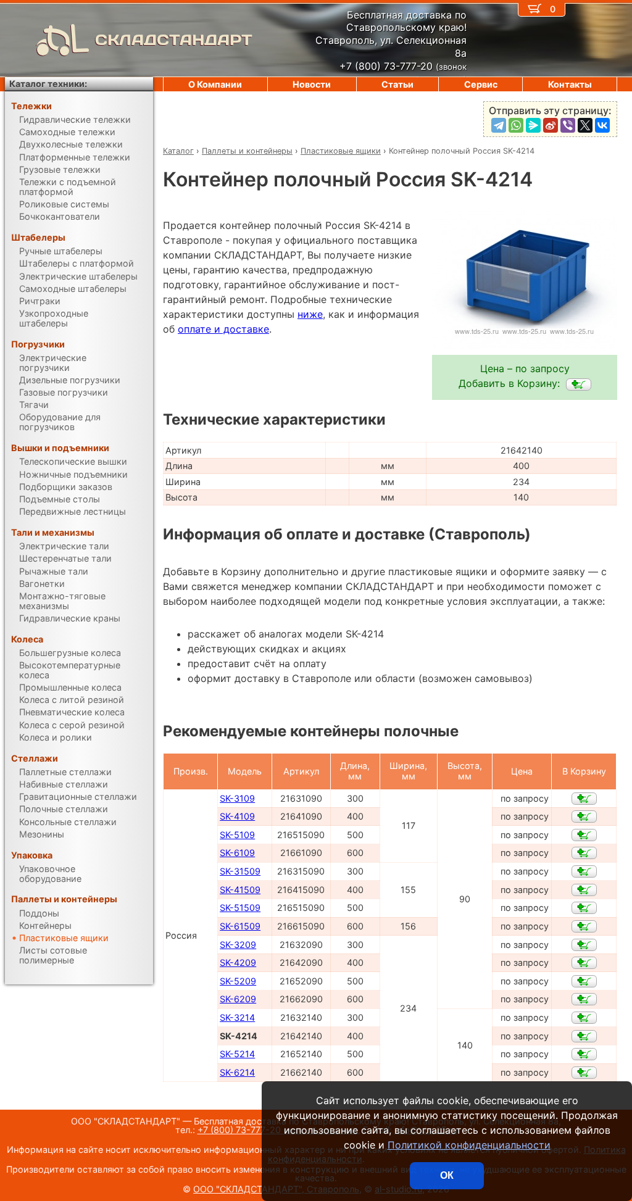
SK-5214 (237, 1054)
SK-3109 (237, 798)
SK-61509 (240, 926)
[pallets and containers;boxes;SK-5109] (584, 835)
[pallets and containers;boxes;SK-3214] (584, 1018)
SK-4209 (238, 962)
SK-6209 (238, 999)
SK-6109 (237, 852)
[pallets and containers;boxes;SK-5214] (584, 1054)
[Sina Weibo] (550, 125)
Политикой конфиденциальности (469, 1145)
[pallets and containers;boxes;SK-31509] (584, 871)
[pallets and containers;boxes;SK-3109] (584, 798)
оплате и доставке (223, 329)
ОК (447, 1175)
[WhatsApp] (516, 125)
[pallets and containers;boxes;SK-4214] (578, 384)
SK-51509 (240, 907)
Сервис (480, 84)
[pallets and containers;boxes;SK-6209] (584, 999)
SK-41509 (240, 889)
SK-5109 (237, 834)
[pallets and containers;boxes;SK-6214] (584, 1072)
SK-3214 (237, 1017)
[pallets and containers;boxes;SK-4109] (584, 816)
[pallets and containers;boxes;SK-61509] (584, 926)
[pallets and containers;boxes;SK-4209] (584, 963)
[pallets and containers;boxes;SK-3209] (584, 945)
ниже (310, 314)
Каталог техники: (48, 83)
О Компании (215, 84)
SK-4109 (237, 816)
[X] (585, 125)
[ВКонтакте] (602, 125)
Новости (312, 84)
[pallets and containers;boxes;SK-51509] (584, 908)
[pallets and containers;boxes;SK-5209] (584, 981)
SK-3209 (238, 944)
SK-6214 (237, 1072)
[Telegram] (498, 125)
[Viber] (567, 125)
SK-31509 (240, 871)
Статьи (397, 84)
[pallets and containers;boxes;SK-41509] (584, 890)
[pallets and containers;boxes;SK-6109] (584, 853)
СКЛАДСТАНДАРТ (173, 39)
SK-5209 (238, 981)
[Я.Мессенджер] (533, 125)
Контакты (570, 84)
